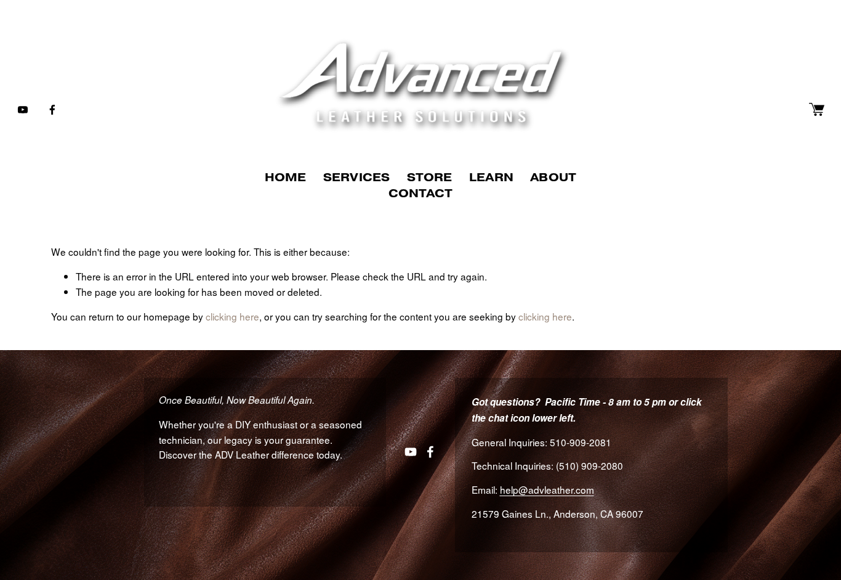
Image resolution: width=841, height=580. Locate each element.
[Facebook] (52, 110)
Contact (420, 193)
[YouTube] (23, 110)
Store (430, 177)
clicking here (232, 316)
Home (286, 177)
